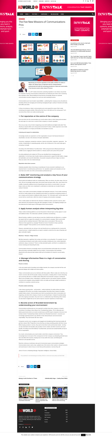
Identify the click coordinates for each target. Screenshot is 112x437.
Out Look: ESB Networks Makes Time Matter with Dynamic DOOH (81, 63)
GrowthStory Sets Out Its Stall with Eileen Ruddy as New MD (80, 43)
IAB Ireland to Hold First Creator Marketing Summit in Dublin (79, 70)
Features (34, 14)
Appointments (48, 415)
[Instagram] (86, 1)
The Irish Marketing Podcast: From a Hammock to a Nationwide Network (81, 50)
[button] (92, 14)
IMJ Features (24, 17)
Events (46, 421)
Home (21, 14)
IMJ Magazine (54, 14)
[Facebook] (83, 1)
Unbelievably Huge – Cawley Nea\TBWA (56, 378)
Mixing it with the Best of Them (28, 378)
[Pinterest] (90, 1)
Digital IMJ (53, 1)
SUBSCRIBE (41, 1)
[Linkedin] (88, 1)
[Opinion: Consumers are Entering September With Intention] (43, 392)
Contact (35, 1)
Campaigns (44, 14)
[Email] (40, 34)
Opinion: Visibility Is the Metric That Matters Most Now (26, 400)
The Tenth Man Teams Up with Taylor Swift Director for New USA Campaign (81, 57)
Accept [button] (83, 434)
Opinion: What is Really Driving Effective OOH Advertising (59, 400)
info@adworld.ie (27, 424)
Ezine (62, 14)
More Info (88, 434)
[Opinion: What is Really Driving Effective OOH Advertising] (60, 392)
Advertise (47, 1)
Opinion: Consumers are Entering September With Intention (42, 400)
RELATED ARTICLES (24, 384)
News (26, 14)
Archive (46, 419)
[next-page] (67, 384)
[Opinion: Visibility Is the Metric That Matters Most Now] (26, 392)
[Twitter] (93, 1)
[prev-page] (65, 384)
